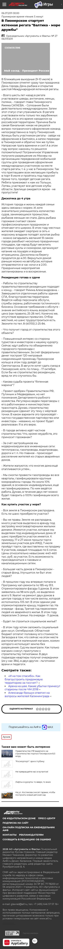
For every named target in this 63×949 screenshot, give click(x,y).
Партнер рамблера (30, 933)
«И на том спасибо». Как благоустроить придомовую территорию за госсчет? (24, 679)
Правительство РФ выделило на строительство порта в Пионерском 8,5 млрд (35, 753)
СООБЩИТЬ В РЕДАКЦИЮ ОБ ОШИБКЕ (27, 839)
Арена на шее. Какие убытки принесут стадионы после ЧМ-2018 (32, 688)
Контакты (9, 834)
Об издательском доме (19, 818)
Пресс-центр (46, 818)
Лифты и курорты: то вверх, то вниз (33, 782)
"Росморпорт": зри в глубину (29, 761)
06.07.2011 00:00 (10, 13)
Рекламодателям (31, 834)
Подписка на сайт (15, 822)
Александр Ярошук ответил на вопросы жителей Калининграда (27, 694)
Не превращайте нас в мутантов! (31, 771)
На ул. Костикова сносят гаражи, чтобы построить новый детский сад (35, 793)
